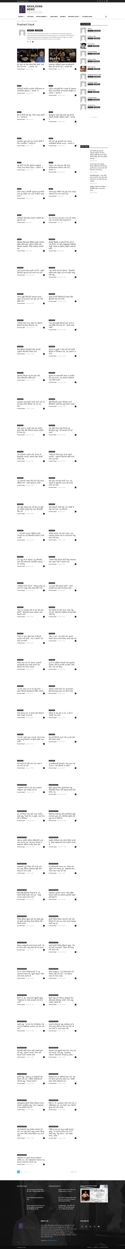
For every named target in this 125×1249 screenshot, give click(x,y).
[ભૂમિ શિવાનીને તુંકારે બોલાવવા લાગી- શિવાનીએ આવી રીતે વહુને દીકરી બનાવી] (62, 393)
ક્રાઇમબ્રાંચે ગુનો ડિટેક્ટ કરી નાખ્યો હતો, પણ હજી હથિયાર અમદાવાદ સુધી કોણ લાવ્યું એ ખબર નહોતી (29, 868)
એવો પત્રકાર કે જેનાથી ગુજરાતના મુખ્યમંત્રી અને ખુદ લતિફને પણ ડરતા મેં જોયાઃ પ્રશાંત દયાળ (30, 193)
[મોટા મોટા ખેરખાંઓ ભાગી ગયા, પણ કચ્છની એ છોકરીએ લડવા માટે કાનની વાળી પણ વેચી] (62, 472)
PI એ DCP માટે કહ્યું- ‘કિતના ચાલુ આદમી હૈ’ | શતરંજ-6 (31, 116)
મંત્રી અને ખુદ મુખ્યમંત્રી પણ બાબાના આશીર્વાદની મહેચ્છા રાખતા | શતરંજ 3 (61, 142)
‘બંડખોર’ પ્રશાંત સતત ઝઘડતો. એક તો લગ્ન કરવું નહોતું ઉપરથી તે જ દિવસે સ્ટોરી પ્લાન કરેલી (30, 739)
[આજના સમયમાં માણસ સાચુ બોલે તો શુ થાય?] (21, 1200)
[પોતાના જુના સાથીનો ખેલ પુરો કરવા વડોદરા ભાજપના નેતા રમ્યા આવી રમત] (62, 183)
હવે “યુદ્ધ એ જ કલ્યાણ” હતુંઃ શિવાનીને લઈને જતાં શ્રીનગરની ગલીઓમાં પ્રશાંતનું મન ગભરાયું (29, 561)
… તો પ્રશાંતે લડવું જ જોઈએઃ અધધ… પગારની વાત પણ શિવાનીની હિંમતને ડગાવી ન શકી (30, 535)
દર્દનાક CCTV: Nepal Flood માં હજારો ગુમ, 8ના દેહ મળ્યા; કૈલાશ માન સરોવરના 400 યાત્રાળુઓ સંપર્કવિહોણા (67, 1199)
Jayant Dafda (92, 59)
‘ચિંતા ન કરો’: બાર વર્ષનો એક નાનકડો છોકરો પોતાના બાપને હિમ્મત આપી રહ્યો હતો (62, 637)
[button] (106, 17)
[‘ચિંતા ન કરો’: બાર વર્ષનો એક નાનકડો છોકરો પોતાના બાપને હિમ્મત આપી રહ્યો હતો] (62, 627)
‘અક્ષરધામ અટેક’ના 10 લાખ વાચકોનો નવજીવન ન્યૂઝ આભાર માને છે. (29, 788)
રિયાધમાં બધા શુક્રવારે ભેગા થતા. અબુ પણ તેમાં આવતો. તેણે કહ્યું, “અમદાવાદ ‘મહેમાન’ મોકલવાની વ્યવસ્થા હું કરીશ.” (62, 1052)
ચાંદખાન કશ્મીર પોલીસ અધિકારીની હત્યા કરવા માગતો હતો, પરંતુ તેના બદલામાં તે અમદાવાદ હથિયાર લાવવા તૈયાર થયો (30, 842)
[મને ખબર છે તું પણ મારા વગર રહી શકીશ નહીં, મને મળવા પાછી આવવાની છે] (62, 209)
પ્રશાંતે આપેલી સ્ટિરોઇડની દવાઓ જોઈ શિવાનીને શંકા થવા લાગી (61, 297)
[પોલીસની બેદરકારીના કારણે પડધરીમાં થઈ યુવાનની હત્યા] (31, 209)
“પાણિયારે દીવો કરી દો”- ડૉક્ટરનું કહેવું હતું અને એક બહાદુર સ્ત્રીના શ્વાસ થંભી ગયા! (31, 587)
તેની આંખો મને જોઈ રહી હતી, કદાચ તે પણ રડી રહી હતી (29, 764)
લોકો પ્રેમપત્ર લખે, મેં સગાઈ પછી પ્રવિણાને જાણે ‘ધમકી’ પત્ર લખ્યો (30, 714)
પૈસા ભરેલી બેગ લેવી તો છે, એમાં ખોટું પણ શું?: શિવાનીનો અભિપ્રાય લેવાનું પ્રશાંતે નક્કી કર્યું (62, 612)
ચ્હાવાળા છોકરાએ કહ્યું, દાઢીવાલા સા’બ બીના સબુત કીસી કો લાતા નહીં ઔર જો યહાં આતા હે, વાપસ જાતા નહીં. (61, 1026)
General (51, 162)
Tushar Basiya (92, 97)
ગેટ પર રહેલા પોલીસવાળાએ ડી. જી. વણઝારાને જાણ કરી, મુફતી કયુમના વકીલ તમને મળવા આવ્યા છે (30, 973)
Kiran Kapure (91, 67)
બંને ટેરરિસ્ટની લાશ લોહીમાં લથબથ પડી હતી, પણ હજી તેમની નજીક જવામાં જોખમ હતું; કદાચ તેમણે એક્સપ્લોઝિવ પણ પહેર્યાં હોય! (30, 1132)
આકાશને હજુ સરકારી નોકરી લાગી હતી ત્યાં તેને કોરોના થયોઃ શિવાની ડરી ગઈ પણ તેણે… (31, 404)
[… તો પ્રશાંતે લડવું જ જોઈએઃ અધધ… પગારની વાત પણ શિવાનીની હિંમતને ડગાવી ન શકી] (31, 524)
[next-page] (29, 1171)
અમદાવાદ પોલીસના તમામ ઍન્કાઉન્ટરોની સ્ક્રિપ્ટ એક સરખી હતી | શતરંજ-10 (61, 65)
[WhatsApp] (105, 1)
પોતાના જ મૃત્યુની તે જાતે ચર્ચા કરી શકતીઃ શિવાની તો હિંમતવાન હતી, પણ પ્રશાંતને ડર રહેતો (62, 351)
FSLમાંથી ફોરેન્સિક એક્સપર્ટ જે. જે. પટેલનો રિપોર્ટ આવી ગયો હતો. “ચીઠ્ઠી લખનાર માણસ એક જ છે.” (29, 894)
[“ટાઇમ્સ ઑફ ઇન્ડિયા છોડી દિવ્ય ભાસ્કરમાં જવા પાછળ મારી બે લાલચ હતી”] (62, 551)
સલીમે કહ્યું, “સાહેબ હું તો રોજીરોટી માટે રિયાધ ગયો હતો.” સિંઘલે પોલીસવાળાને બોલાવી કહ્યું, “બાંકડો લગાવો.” (29, 1078)
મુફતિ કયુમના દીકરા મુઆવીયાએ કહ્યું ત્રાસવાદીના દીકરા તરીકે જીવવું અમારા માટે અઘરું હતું (62, 789)
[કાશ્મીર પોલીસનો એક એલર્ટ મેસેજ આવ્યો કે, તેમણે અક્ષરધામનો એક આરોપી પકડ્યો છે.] (62, 831)
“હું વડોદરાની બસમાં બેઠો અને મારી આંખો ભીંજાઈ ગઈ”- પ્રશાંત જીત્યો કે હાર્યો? (30, 481)
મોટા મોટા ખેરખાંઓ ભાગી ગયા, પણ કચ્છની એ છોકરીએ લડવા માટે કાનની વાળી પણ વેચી (61, 482)
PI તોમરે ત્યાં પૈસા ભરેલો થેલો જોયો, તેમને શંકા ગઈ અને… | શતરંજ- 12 (30, 65)
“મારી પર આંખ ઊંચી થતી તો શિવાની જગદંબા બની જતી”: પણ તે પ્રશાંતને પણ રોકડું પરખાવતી (30, 638)
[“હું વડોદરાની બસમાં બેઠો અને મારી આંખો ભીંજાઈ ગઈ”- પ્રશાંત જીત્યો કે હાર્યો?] (31, 472)
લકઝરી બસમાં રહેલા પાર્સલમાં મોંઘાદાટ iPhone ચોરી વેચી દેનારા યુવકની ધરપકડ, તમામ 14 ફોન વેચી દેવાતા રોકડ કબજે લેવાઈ (98, 167)
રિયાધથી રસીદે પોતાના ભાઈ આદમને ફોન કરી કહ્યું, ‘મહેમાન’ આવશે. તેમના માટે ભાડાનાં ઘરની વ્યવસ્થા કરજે (30, 1052)
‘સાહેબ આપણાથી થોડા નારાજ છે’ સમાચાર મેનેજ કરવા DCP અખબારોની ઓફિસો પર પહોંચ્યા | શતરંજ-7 (62, 90)
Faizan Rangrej (92, 51)
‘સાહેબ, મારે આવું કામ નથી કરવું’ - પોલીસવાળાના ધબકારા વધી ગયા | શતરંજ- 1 (60, 167)
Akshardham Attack (22, 784)
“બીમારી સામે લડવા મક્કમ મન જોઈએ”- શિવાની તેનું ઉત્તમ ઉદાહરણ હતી (30, 324)
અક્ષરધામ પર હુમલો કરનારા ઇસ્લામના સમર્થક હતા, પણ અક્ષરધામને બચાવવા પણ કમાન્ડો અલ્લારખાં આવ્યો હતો (31, 1159)
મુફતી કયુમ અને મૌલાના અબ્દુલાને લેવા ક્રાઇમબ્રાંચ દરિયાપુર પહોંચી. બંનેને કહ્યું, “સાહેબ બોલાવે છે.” (61, 1000)
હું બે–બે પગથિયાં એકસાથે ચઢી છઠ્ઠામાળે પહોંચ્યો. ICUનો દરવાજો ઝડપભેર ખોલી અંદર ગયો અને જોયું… (61, 664)
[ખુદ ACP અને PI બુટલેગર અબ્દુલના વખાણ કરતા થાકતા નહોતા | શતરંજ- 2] (31, 156)
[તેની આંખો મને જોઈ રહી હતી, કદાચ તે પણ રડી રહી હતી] (31, 754)
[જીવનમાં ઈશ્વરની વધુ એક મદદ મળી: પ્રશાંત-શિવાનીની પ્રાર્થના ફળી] (31, 367)
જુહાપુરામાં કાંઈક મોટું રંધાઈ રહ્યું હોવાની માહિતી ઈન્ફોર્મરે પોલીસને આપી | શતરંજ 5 (62, 117)
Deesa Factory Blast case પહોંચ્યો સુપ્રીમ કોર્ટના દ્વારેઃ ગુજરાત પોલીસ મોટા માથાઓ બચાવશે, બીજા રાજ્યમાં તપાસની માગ (30, 245)
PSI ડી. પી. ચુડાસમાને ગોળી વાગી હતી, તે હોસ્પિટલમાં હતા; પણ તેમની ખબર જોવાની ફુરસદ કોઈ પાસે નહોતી (62, 1105)
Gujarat (19, 61)
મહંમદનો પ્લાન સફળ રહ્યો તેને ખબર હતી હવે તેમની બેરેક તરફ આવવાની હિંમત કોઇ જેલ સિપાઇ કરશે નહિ (35, 1207)
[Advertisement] (75, 9)
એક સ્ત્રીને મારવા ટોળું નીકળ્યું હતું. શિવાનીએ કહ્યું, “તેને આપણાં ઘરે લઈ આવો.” (60, 430)
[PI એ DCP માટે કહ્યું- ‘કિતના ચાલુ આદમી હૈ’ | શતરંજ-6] (31, 106)
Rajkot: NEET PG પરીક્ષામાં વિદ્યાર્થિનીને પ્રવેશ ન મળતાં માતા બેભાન (97, 188)
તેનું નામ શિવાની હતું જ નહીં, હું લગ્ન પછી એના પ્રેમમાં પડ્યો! (62, 738)
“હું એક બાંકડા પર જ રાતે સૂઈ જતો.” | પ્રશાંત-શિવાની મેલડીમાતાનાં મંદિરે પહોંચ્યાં (30, 690)
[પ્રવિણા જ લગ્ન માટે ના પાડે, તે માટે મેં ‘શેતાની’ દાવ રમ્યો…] (62, 704)
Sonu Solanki (91, 90)
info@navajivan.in (52, 1240)
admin (89, 28)
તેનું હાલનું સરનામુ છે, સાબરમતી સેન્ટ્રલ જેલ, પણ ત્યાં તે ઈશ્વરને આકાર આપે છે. (35, 1190)
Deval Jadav (91, 44)
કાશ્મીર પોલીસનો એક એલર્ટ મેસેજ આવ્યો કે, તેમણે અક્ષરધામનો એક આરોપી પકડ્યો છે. (62, 842)
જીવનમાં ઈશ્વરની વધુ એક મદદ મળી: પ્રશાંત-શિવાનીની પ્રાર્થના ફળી (28, 376)
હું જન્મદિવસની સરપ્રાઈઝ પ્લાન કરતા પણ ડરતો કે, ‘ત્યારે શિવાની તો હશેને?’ (62, 764)
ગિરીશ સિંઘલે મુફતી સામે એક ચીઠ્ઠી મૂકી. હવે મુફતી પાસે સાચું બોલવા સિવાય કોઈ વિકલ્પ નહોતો (30, 921)
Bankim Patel (92, 36)
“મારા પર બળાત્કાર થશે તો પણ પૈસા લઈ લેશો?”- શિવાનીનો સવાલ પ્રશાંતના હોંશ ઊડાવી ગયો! (30, 612)
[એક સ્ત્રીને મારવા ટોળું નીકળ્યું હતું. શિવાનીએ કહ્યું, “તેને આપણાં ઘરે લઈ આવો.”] (62, 419)
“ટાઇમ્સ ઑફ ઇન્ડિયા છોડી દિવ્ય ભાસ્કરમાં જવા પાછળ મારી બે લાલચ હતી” (62, 560)
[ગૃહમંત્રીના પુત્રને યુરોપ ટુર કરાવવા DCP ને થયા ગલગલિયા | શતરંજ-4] (31, 132)
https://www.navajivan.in (93, 32)
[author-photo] (23, 36)
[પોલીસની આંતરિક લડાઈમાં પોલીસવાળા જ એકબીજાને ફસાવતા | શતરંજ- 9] (31, 80)
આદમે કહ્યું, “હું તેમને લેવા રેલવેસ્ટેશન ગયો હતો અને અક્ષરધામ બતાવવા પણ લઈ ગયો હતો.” (30, 1026)
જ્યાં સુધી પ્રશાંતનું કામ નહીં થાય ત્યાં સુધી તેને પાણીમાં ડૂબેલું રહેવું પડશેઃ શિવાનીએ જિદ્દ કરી (30, 509)
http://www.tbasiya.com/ (92, 101)
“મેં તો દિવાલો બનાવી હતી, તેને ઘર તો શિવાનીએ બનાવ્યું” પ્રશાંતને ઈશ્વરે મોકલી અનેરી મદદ (30, 456)
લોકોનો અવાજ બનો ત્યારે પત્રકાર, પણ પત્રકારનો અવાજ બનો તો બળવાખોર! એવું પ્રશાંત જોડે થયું (62, 535)
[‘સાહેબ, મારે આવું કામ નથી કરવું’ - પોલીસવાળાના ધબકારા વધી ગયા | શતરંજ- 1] (62, 156)
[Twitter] (102, 1)
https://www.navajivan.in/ (93, 63)
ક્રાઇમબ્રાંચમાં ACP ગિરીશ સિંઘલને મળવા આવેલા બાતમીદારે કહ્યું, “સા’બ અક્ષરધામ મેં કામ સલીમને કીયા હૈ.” (30, 1105)
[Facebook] (97, 1)
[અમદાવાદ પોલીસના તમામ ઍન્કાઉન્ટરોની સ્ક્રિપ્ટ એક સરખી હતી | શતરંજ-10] (62, 55)
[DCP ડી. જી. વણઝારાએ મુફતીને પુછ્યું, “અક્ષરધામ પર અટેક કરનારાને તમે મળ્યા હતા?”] (31, 989)
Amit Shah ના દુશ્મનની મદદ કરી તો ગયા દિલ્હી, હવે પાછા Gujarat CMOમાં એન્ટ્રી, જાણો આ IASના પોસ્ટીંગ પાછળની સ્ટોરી (62, 245)
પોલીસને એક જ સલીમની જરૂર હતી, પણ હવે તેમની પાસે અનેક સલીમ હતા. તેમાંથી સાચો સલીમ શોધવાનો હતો (62, 1078)
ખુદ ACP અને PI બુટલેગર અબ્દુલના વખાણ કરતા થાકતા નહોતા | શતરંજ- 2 (30, 166)
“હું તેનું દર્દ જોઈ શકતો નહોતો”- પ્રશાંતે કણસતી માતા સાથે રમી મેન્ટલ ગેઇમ (61, 587)
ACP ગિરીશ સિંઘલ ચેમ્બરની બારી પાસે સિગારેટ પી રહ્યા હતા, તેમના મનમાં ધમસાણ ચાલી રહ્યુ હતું (62, 921)
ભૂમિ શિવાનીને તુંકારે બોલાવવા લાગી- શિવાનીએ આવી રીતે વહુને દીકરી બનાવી (61, 403)
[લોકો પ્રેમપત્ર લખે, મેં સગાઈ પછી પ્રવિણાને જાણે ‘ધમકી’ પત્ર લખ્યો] (31, 704)
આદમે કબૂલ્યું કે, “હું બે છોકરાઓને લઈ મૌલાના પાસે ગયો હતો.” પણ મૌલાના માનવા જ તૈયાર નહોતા (61, 973)
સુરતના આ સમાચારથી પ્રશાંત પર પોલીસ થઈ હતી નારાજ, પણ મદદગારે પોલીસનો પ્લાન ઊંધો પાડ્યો (61, 377)
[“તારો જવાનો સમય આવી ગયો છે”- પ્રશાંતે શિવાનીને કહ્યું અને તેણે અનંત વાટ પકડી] (31, 261)
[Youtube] (107, 1)
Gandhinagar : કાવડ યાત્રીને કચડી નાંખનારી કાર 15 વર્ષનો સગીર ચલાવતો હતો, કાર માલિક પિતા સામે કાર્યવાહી (98, 178)
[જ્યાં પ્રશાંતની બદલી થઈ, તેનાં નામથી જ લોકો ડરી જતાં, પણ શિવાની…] (62, 498)
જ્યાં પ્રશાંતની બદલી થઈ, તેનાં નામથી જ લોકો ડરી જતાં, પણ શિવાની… (61, 508)
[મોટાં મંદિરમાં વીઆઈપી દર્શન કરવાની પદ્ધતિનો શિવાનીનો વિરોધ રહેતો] (31, 340)
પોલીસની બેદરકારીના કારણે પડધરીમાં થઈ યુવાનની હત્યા (30, 219)
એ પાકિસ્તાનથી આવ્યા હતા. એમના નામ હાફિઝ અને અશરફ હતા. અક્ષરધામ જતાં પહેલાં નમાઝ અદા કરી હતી (61, 868)
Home (18, 21)
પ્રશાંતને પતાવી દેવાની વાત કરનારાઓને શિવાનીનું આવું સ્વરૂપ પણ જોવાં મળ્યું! (61, 690)
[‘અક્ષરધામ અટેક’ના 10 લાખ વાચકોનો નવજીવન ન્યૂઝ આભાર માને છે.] (31, 779)
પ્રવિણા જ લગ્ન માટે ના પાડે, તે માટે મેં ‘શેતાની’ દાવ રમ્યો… (60, 714)
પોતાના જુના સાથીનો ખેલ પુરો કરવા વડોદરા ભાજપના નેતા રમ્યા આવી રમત (62, 192)
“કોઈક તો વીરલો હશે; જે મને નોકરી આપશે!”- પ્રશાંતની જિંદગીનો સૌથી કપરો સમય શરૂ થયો (61, 456)
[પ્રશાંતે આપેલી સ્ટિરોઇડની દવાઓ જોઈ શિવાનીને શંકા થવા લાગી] (62, 288)
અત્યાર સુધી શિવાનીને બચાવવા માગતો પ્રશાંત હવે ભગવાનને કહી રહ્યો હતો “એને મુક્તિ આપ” (30, 298)
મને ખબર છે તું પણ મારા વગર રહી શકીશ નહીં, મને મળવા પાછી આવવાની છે (62, 219)
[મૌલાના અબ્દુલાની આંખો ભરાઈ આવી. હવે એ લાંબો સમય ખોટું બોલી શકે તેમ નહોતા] (31, 936)
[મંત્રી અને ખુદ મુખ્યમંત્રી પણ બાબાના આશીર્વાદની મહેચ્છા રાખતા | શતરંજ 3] (62, 132)
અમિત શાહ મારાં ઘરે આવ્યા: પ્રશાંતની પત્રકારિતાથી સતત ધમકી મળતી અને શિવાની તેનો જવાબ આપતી (29, 664)
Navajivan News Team (94, 74)
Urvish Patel (91, 105)
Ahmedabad (52, 215)
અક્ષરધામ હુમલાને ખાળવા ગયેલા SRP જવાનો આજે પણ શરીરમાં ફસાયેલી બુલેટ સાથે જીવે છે (62, 894)
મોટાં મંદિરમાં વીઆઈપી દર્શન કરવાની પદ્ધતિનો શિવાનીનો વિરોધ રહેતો (28, 350)
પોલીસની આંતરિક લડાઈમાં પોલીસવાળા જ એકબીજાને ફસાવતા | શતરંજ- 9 (30, 89)
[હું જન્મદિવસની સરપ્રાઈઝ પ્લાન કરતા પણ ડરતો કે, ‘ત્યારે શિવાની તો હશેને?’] (62, 754)
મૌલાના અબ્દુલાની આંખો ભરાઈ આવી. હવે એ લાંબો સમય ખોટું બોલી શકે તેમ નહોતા (30, 946)
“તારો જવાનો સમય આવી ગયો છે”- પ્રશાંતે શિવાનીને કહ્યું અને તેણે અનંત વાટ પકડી (30, 271)
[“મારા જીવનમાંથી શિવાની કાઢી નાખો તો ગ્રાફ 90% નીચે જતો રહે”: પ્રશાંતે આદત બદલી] (62, 314)
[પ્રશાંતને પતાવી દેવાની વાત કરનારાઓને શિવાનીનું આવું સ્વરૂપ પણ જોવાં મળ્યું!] (62, 680)
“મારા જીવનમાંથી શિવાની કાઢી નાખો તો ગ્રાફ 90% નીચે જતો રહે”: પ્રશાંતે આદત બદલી (61, 325)
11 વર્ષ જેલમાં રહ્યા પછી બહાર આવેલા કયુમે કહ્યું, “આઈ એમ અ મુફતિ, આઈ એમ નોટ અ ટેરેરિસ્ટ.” (31, 816)
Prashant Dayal (21, 69)
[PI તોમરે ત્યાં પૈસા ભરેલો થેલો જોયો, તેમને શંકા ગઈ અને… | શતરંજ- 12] (31, 55)
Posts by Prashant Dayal (32, 21)
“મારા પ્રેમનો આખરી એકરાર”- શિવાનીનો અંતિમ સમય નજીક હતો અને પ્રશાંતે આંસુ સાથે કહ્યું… (62, 272)
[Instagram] (100, 1)
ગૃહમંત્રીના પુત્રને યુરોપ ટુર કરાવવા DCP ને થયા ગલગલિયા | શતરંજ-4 (30, 142)
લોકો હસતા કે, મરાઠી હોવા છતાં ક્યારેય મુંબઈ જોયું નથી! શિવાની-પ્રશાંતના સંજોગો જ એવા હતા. (30, 430)
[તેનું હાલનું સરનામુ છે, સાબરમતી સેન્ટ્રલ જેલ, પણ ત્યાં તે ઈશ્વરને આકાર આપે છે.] (21, 1192)
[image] (94, 1193)
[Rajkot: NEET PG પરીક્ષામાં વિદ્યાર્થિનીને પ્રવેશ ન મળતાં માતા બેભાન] (84, 189)
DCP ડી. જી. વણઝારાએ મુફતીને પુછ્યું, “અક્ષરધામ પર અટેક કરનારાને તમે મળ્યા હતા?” (30, 1000)
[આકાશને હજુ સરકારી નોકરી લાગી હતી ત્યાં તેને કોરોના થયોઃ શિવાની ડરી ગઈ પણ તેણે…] (31, 393)
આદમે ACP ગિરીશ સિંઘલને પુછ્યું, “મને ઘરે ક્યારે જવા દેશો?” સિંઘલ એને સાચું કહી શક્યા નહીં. (62, 947)
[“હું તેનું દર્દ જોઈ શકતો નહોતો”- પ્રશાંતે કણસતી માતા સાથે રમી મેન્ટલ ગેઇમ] (62, 577)
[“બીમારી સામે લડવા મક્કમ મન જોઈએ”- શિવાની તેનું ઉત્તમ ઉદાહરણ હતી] (31, 314)
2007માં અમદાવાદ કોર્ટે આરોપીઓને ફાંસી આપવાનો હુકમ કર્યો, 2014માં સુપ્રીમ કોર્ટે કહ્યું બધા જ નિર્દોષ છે (62, 816)
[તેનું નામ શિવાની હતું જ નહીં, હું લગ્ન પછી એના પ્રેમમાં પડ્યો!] (62, 728)
